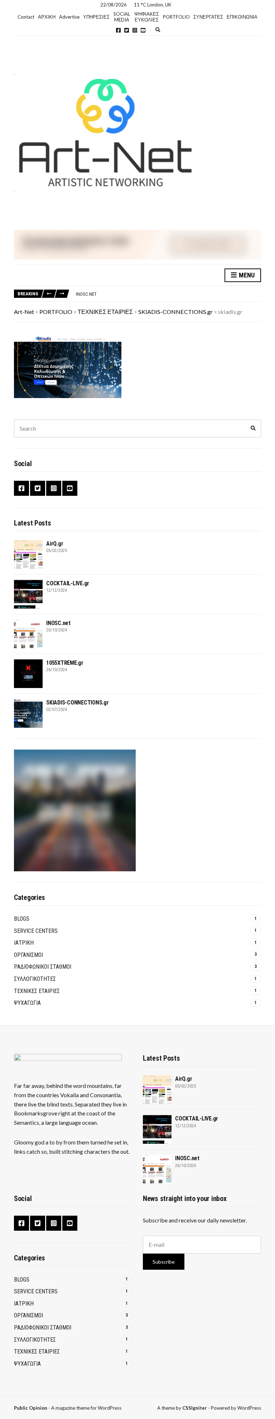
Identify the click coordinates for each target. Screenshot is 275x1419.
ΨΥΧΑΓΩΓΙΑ (27, 1002)
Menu (246, 275)
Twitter (126, 30)
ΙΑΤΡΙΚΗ (24, 942)
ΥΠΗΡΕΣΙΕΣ (96, 17)
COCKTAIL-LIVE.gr (67, 583)
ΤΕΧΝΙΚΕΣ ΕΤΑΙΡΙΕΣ (37, 991)
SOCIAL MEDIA (122, 17)
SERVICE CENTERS (36, 931)
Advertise (69, 17)
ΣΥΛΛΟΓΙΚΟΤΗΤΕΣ (35, 978)
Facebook (118, 30)
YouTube (143, 30)
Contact (26, 17)
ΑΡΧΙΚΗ (47, 17)
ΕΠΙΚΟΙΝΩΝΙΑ (242, 17)
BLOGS (21, 918)
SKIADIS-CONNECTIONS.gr (77, 702)
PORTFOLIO (176, 17)
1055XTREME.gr (64, 662)
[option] (168, 294)
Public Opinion (30, 1408)
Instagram (135, 30)
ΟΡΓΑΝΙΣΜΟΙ (28, 954)
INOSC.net (86, 294)
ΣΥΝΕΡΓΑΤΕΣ (208, 17)
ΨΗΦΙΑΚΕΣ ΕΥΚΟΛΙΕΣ (146, 17)
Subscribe (164, 1262)
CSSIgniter (194, 1408)
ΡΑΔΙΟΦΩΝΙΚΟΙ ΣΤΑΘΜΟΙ (42, 966)
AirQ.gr (54, 543)
